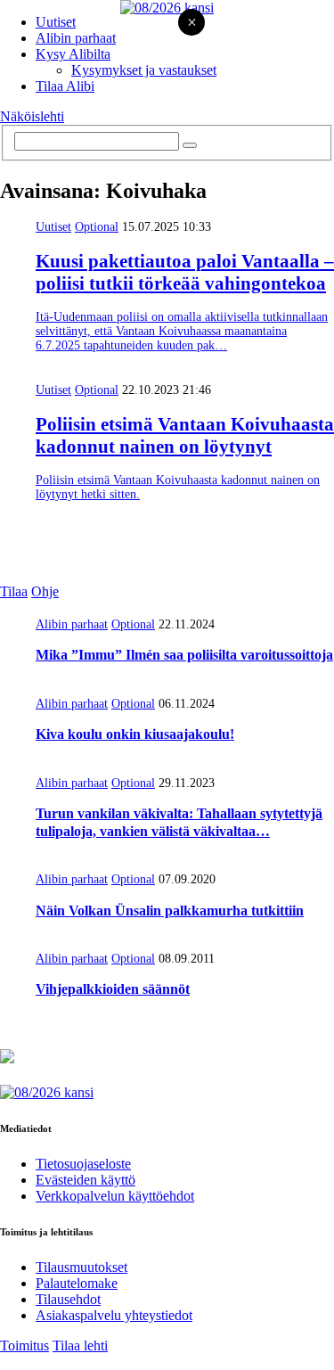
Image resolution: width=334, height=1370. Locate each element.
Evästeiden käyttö (85, 1179)
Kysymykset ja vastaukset (143, 70)
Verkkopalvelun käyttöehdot (115, 1195)
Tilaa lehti (80, 1345)
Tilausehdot (68, 1299)
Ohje (45, 591)
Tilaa (14, 591)
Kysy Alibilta (73, 54)
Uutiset (56, 21)
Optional (96, 227)
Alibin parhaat (76, 37)
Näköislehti (32, 116)
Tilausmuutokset (81, 1267)
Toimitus (24, 1345)
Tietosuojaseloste (83, 1163)
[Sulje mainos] (191, 23)
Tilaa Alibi (65, 86)
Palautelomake (77, 1283)
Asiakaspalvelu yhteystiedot (114, 1315)
